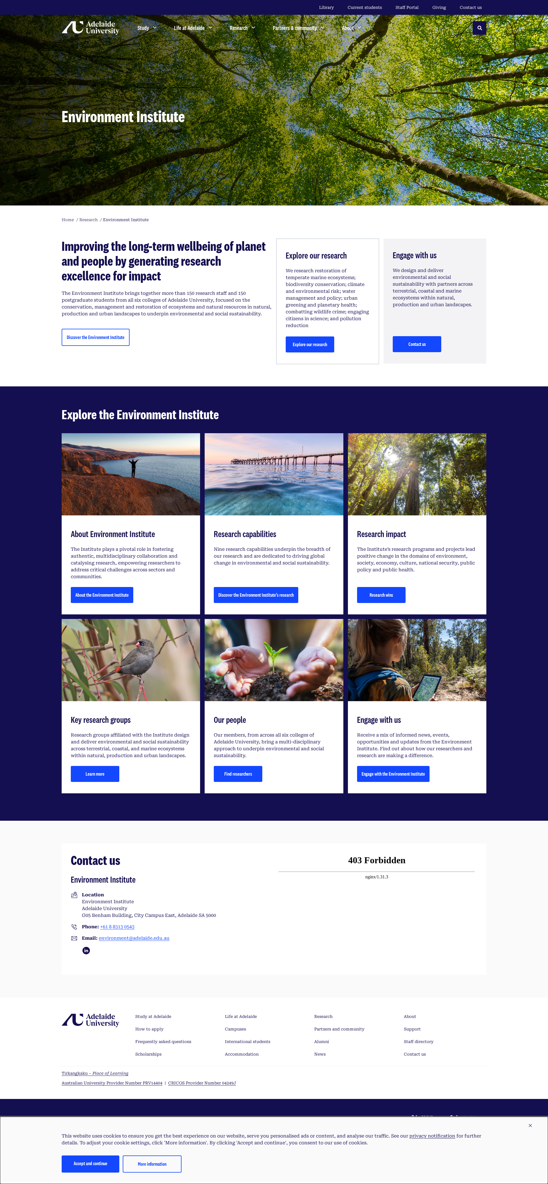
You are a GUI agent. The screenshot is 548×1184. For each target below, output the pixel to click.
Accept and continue (90, 1163)
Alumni (321, 1041)
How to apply (149, 1029)
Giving (439, 7)
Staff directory (419, 1041)
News (320, 1054)
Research (323, 1016)
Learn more (95, 773)
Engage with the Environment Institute (393, 773)
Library (326, 7)
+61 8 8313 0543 (117, 926)
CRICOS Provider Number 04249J (202, 1083)
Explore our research (310, 344)
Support (412, 1029)
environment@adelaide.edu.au (134, 938)
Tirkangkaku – (95, 1073)
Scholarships (148, 1054)
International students (247, 1041)
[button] (530, 1125)
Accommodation (242, 1054)
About (410, 1016)
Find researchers (238, 773)
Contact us (471, 7)
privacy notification (432, 1136)
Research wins (381, 595)
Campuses (235, 1029)
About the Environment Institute (102, 595)
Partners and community (339, 1029)
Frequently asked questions (163, 1041)
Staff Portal (407, 7)
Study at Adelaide (153, 1016)
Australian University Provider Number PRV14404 (112, 1083)
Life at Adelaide (241, 1016)
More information (152, 1164)
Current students (365, 7)
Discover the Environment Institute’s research (256, 595)
